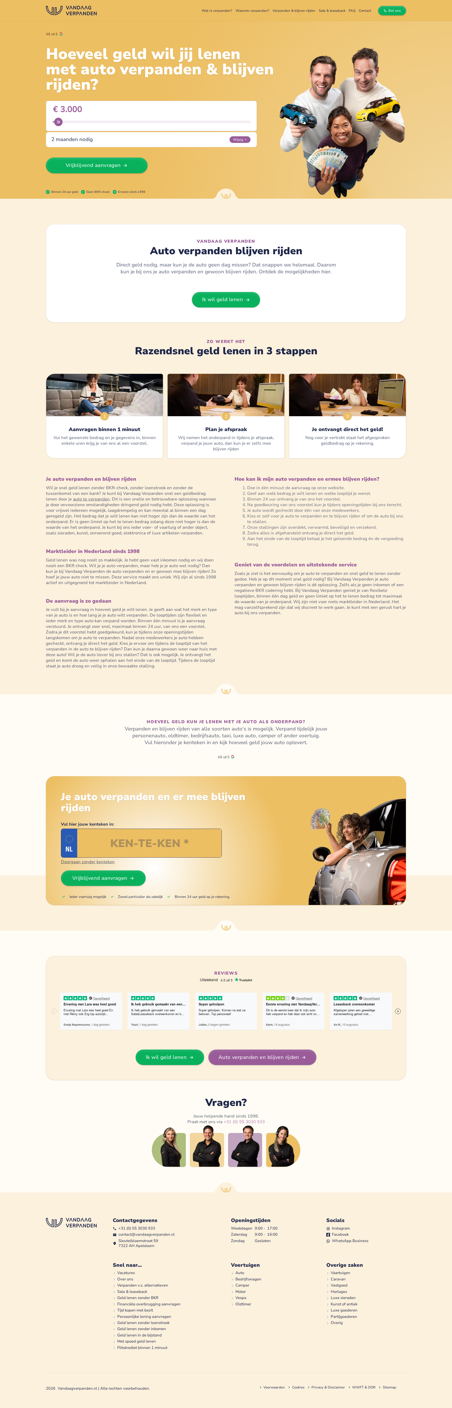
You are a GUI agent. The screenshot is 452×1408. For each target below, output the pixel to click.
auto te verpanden (91, 499)
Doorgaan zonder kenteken (88, 862)
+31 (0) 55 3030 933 (244, 1122)
